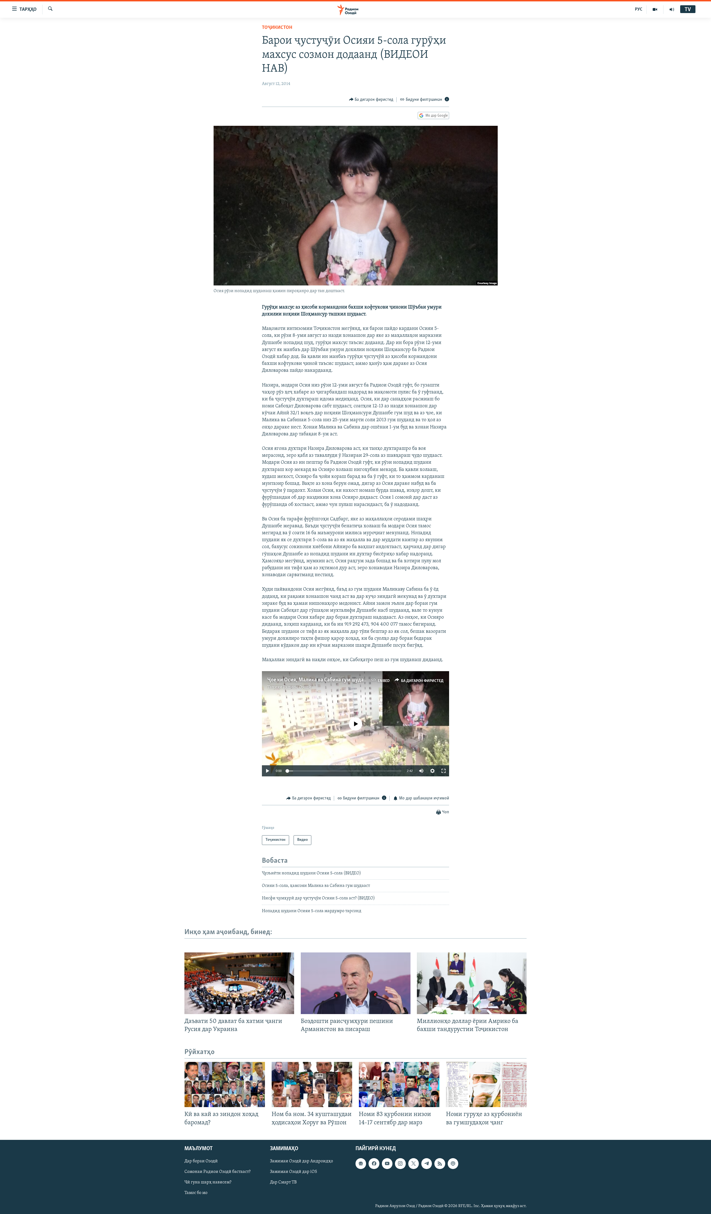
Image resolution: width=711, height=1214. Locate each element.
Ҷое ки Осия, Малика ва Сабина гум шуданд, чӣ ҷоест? (330, 680)
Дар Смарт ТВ (283, 1182)
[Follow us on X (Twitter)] (413, 1163)
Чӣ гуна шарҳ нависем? (207, 1182)
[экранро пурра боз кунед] (443, 770)
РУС (638, 9)
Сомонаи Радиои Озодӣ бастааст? (217, 1172)
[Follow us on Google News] (361, 1163)
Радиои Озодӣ (297, 687)
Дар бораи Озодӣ (201, 1161)
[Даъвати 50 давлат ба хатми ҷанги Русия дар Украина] (239, 983)
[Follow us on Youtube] (387, 1163)
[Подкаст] (453, 1163)
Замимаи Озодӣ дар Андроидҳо (301, 1161)
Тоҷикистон (277, 27)
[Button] (371, 99)
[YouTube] (655, 9)
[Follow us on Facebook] (374, 1163)
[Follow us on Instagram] (400, 1163)
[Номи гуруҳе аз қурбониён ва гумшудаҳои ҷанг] (486, 1084)
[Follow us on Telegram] (426, 1163)
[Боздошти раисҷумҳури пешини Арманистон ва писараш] (355, 983)
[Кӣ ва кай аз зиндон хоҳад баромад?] (224, 1084)
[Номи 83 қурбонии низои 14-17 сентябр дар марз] (399, 1084)
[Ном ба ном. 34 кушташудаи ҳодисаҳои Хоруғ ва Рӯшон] (312, 1084)
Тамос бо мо (195, 1193)
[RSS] (439, 1163)
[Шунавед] (672, 9)
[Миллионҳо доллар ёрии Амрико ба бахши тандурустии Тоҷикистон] (472, 983)
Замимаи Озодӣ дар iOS (293, 1172)
